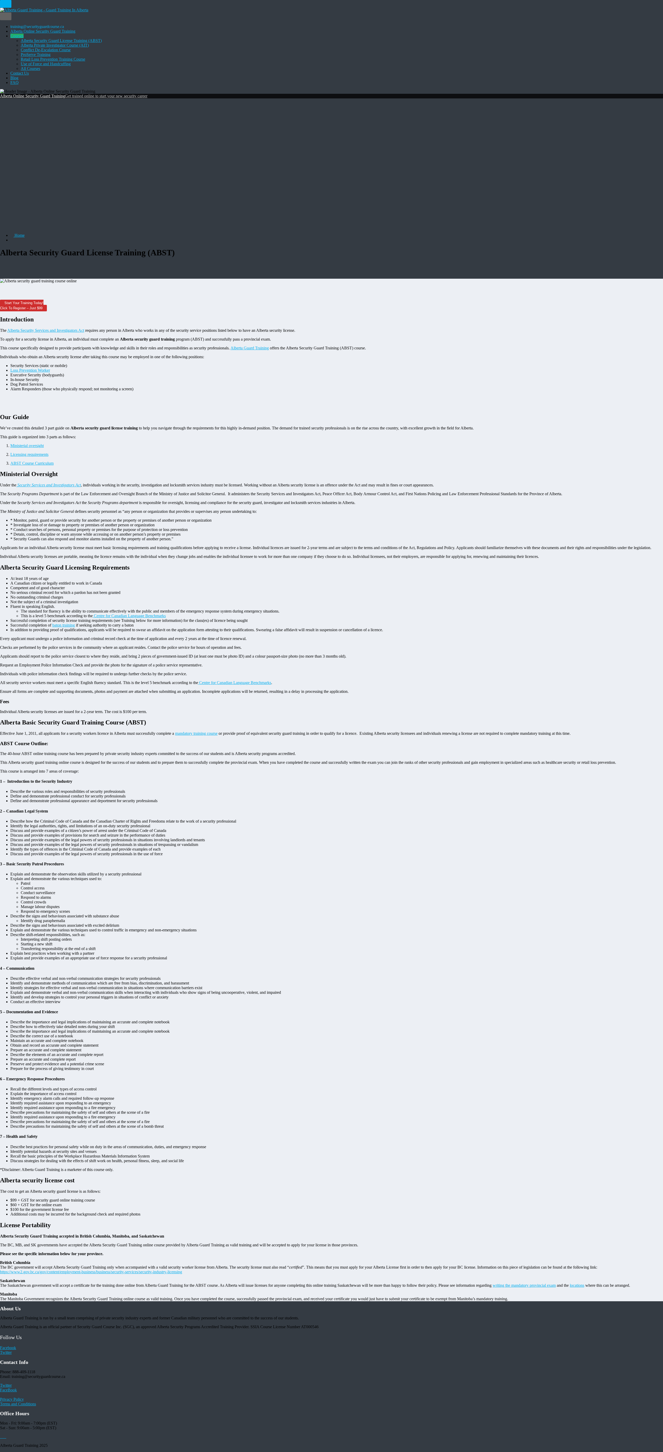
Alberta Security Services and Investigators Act (45, 330)
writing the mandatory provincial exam (524, 1285)
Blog (14, 78)
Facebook (8, 1348)
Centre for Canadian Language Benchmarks (129, 616)
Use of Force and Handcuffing (46, 64)
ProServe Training (36, 54)
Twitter (6, 1352)
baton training (63, 625)
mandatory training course (196, 733)
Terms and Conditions (18, 1404)
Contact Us (19, 73)
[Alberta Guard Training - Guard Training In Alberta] (44, 10)
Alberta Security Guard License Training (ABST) (61, 40)
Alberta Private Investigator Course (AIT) (55, 45)
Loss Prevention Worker (30, 370)
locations (577, 1285)
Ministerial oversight (27, 445)
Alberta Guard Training (249, 348)
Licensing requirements (29, 454)
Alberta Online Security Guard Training (42, 31)
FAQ (14, 82)
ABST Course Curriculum (32, 463)
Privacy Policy (12, 1399)
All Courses (30, 68)
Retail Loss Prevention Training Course (53, 59)
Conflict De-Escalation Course (46, 50)
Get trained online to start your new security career (106, 96)
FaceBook (8, 1390)
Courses (17, 36)
